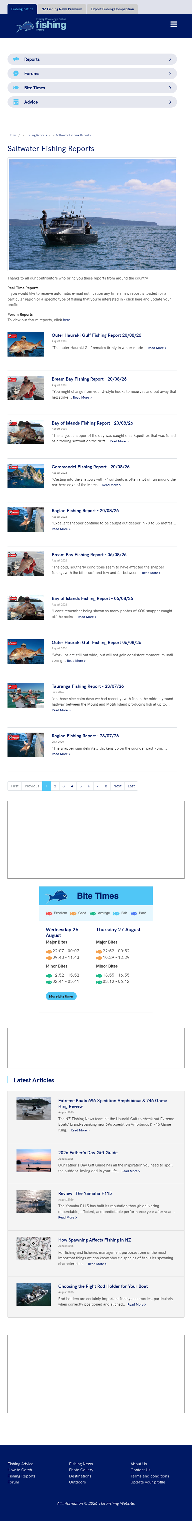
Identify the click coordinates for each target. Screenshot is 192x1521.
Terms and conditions (149, 1475)
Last (131, 785)
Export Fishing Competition (112, 8)
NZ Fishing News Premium (62, 8)
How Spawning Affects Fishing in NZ (94, 1240)
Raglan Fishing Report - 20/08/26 (85, 510)
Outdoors (77, 1481)
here (66, 319)
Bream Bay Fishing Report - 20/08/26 (89, 379)
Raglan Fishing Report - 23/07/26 (85, 735)
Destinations (80, 1475)
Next (118, 785)
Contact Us (140, 1469)
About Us (138, 1463)
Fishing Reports (21, 1475)
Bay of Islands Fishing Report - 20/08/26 (92, 423)
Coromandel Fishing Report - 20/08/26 (91, 466)
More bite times (61, 996)
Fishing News (81, 1463)
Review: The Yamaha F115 (85, 1193)
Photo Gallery (81, 1469)
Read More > (157, 347)
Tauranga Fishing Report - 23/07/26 (88, 686)
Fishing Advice (21, 1463)
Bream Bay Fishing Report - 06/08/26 (89, 554)
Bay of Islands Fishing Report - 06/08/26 (92, 598)
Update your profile (147, 1481)
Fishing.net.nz (22, 8)
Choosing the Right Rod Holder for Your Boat (103, 1286)
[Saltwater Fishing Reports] (92, 214)
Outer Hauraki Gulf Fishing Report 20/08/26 (96, 335)
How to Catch (20, 1469)
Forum (13, 1481)
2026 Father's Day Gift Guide (88, 1152)
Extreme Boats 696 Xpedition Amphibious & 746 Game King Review (112, 1103)
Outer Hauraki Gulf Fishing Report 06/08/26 (96, 642)
